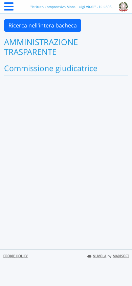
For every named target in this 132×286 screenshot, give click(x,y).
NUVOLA (99, 256)
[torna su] (118, 265)
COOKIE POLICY (15, 256)
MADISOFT (121, 256)
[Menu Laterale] (9, 8)
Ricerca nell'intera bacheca (42, 25)
